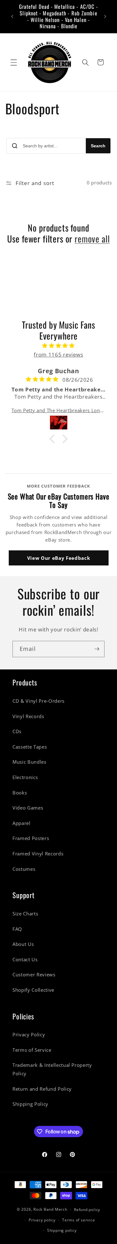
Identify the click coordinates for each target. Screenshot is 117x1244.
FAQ (17, 929)
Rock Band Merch (50, 1209)
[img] (58, 345)
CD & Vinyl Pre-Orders (38, 701)
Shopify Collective (33, 990)
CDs (17, 731)
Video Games (27, 808)
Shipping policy (62, 1230)
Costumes (23, 869)
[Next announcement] (105, 17)
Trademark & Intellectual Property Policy (52, 1069)
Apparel (21, 823)
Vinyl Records (28, 716)
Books (19, 792)
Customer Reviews (34, 974)
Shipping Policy (30, 1104)
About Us (23, 944)
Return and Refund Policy (42, 1089)
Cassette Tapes (29, 747)
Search (98, 145)
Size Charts (25, 913)
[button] (13, 62)
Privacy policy (42, 1220)
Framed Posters (30, 838)
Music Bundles (29, 762)
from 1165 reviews (58, 354)
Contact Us (25, 959)
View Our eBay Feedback (58, 558)
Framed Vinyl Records (37, 853)
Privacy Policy (28, 1034)
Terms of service (78, 1220)
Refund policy (87, 1209)
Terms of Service (31, 1050)
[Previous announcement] (12, 17)
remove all (92, 238)
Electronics (25, 777)
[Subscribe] (96, 649)
